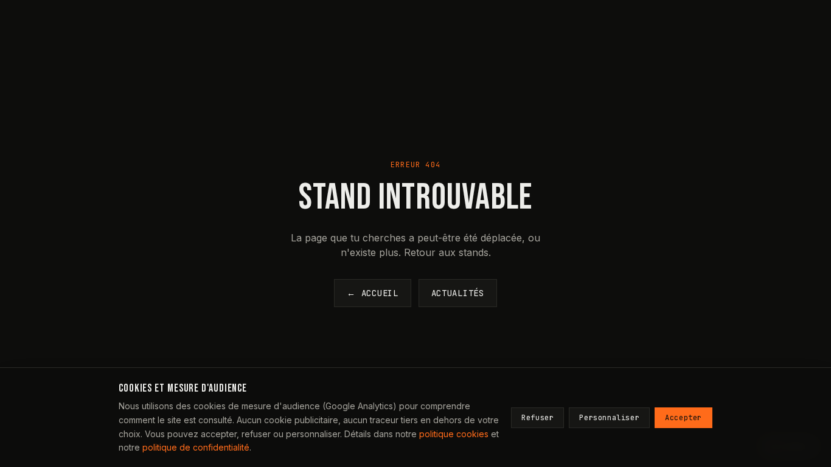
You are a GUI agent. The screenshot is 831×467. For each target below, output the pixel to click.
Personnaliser (609, 418)
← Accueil (372, 293)
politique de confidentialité (195, 447)
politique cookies (454, 434)
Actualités (457, 293)
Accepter (683, 418)
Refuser (537, 418)
